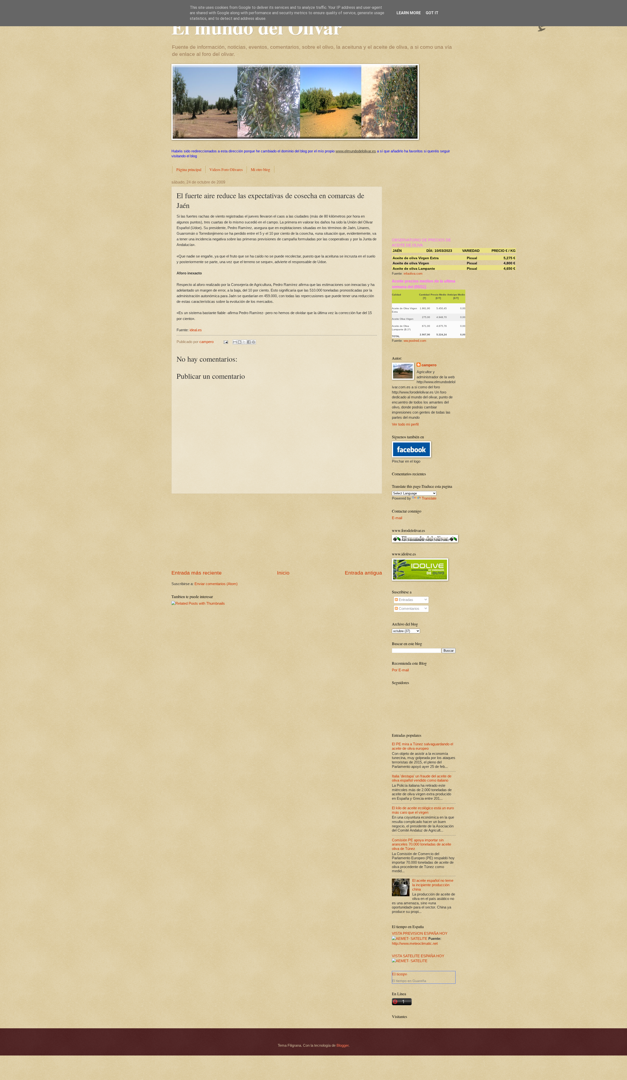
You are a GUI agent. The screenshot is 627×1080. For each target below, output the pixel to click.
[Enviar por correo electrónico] (234, 342)
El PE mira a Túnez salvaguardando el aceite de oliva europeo (422, 746)
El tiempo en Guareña (409, 981)
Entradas (405, 600)
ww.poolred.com (415, 341)
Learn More (409, 13)
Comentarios (408, 609)
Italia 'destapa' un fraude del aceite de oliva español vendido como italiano (421, 778)
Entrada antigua (363, 573)
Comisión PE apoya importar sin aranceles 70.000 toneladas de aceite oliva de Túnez (421, 844)
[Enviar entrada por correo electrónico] (225, 342)
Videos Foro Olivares (226, 169)
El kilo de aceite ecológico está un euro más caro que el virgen (423, 810)
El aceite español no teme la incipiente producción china (432, 885)
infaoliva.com (413, 273)
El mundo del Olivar (256, 27)
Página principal (188, 169)
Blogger (343, 1045)
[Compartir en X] (244, 342)
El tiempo (399, 973)
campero (429, 365)
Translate (429, 498)
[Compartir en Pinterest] (253, 342)
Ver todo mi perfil (405, 424)
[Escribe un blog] (239, 342)
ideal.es (196, 330)
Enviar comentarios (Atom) (216, 584)
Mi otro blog (260, 169)
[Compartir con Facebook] (248, 342)
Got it (432, 13)
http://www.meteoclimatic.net (415, 943)
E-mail (397, 518)
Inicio (283, 573)
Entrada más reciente (196, 573)
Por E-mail (400, 670)
